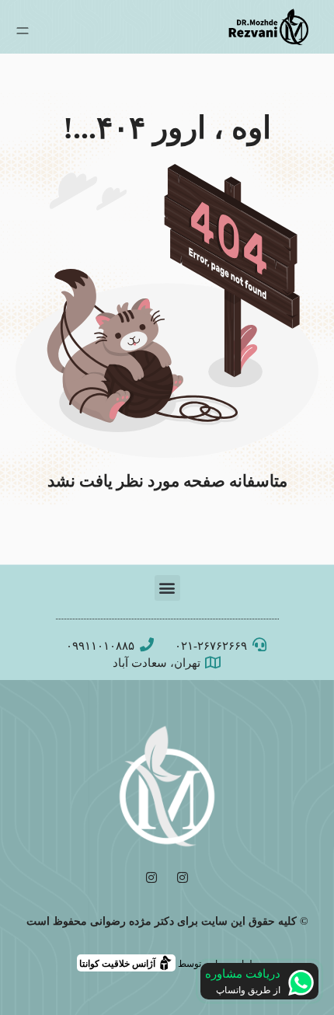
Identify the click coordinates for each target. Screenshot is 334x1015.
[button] (167, 588)
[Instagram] (182, 877)
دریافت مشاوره (242, 974)
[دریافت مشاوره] (301, 983)
